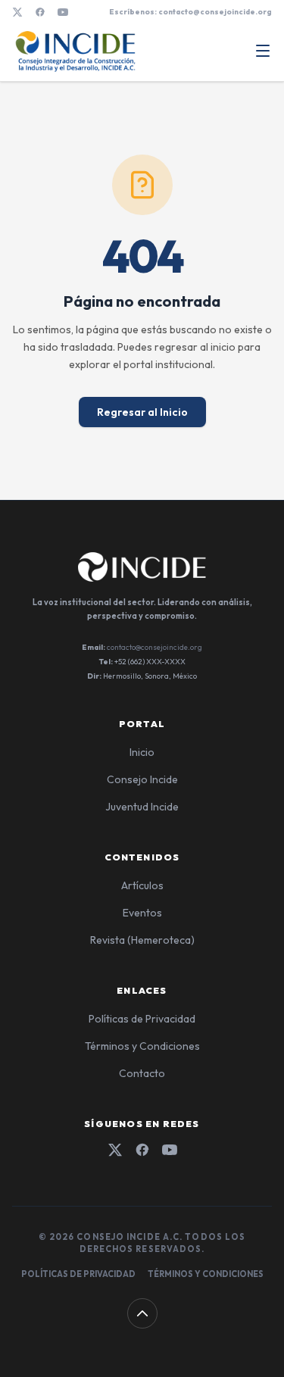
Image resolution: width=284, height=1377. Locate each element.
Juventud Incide (142, 806)
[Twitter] (115, 1149)
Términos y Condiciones (142, 1046)
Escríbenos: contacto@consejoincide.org (190, 12)
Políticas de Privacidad (142, 1019)
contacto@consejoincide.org (154, 647)
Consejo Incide (142, 779)
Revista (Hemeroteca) (142, 940)
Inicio (142, 752)
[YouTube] (63, 12)
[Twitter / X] (17, 12)
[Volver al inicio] (142, 1313)
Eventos (142, 913)
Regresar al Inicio (142, 412)
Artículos (142, 885)
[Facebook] (40, 12)
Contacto (142, 1073)
